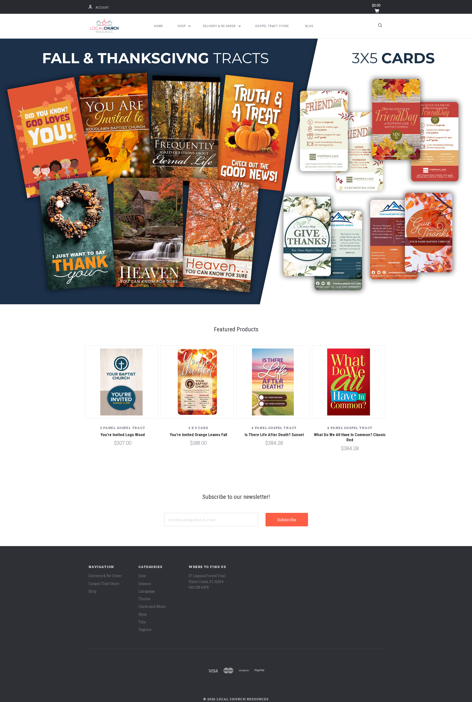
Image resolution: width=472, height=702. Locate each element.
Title (142, 622)
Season (144, 583)
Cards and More (152, 606)
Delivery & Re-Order (220, 26)
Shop (182, 26)
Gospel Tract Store (272, 26)
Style (142, 614)
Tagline (144, 629)
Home (158, 26)
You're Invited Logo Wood (123, 434)
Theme (144, 598)
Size (142, 575)
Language (146, 591)
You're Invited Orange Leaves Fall (198, 434)
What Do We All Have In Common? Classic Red (350, 437)
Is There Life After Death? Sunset (274, 434)
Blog (309, 26)
